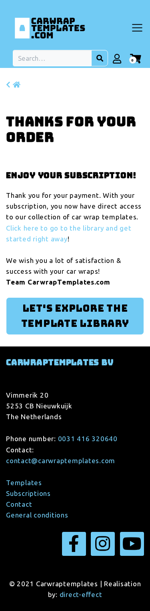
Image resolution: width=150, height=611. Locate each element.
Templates (24, 482)
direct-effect (81, 594)
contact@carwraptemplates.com (60, 460)
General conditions (37, 515)
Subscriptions (28, 493)
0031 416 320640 (88, 438)
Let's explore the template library (75, 316)
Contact (19, 504)
